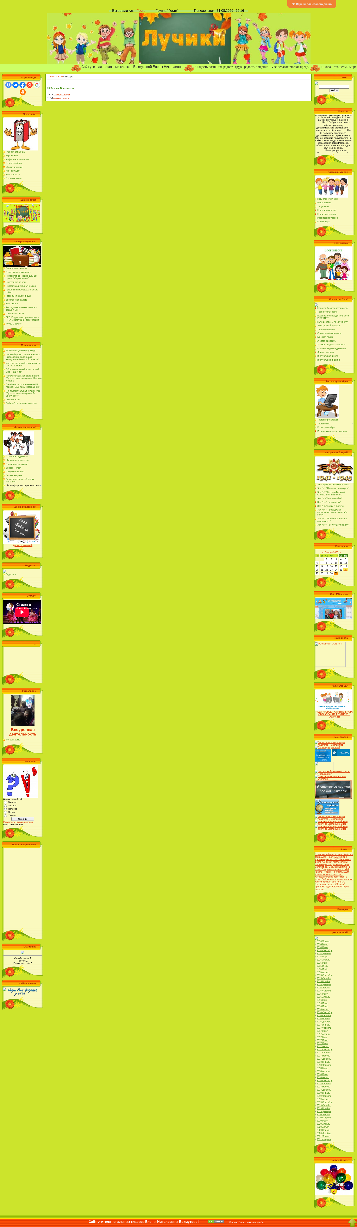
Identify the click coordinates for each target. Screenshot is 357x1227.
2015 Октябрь (324, 978)
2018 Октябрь (324, 1083)
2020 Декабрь (324, 1133)
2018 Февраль (324, 1065)
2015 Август (323, 972)
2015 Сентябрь (324, 975)
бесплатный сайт (248, 1222)
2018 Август (323, 1077)
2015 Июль (322, 969)
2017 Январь (323, 1024)
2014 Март (322, 944)
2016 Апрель (323, 997)
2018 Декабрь (324, 1089)
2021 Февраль (324, 1139)
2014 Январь (323, 941)
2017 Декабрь (324, 1059)
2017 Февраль (324, 1028)
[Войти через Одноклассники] (23, 92)
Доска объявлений (22, 545)
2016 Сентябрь (324, 1012)
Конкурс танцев (62, 94)
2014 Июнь (322, 947)
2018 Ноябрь (323, 1086)
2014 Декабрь (324, 953)
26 (345, 569)
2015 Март (322, 956)
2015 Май (322, 963)
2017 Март (322, 1031)
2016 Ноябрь (323, 1018)
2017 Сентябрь (324, 1049)
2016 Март (322, 993)
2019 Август (323, 1099)
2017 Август (323, 1046)
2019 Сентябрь (324, 1102)
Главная (51, 76)
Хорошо (12, 805)
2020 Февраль (324, 1117)
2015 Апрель (323, 959)
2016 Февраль (324, 990)
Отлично (12, 802)
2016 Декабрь (324, 1021)
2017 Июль (322, 1043)
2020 (60, 76)
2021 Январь (323, 1136)
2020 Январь (323, 1114)
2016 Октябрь (324, 1015)
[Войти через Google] (36, 85)
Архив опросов (25, 822)
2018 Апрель (323, 1071)
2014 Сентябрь (324, 950)
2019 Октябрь (324, 1105)
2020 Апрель (323, 1124)
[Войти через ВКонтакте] (15, 85)
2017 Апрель (323, 1034)
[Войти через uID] (8, 85)
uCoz (262, 1222)
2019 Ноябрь (323, 1108)
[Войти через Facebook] (22, 85)
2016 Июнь (322, 1003)
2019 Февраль (324, 1096)
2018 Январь (323, 1062)
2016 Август (323, 1009)
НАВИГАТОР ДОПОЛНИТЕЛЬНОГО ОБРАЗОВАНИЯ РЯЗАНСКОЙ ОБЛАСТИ (334, 714)
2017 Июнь (322, 1040)
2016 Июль (322, 1006)
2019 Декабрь (324, 1111)
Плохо (11, 812)
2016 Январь (323, 987)
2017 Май (322, 1037)
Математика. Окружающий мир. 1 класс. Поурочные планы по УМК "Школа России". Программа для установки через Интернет (332, 870)
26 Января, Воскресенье (61, 88)
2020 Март (322, 1120)
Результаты (9, 822)
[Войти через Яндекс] (29, 85)
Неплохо (12, 809)
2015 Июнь (322, 966)
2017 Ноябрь (323, 1055)
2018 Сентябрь (324, 1080)
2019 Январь (323, 1093)
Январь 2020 (331, 552)
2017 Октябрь (324, 1052)
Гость (141, 10)
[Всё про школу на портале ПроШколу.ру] (333, 771)
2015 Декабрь (324, 984)
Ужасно (12, 815)
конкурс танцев (61, 98)
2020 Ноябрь (323, 1130)
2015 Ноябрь (323, 981)
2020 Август (323, 1127)
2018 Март (322, 1068)
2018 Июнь (322, 1074)
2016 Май (322, 1000)
